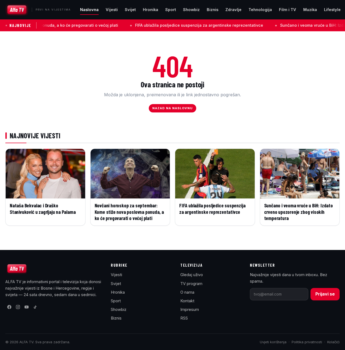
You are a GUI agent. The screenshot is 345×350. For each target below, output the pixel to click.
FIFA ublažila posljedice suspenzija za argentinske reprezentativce (184, 25)
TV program (191, 283)
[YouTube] (26, 307)
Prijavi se (325, 294)
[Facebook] (9, 307)
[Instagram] (18, 307)
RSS (184, 318)
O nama (187, 292)
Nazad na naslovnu (172, 108)
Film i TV (287, 9)
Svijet (130, 9)
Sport (170, 9)
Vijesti (112, 9)
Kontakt (187, 300)
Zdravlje (233, 9)
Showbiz (191, 9)
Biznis (212, 9)
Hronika (150, 9)
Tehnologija (260, 9)
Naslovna (89, 9)
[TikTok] (35, 307)
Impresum (189, 309)
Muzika (310, 9)
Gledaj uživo (191, 274)
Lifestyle (332, 9)
